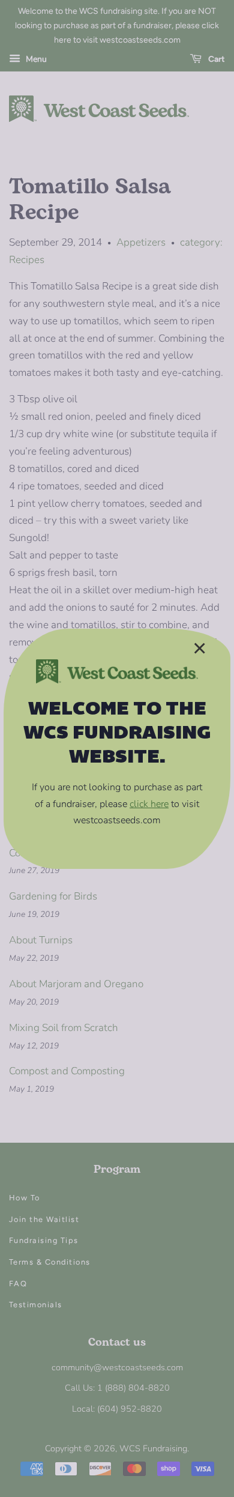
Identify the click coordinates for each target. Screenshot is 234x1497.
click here (149, 804)
